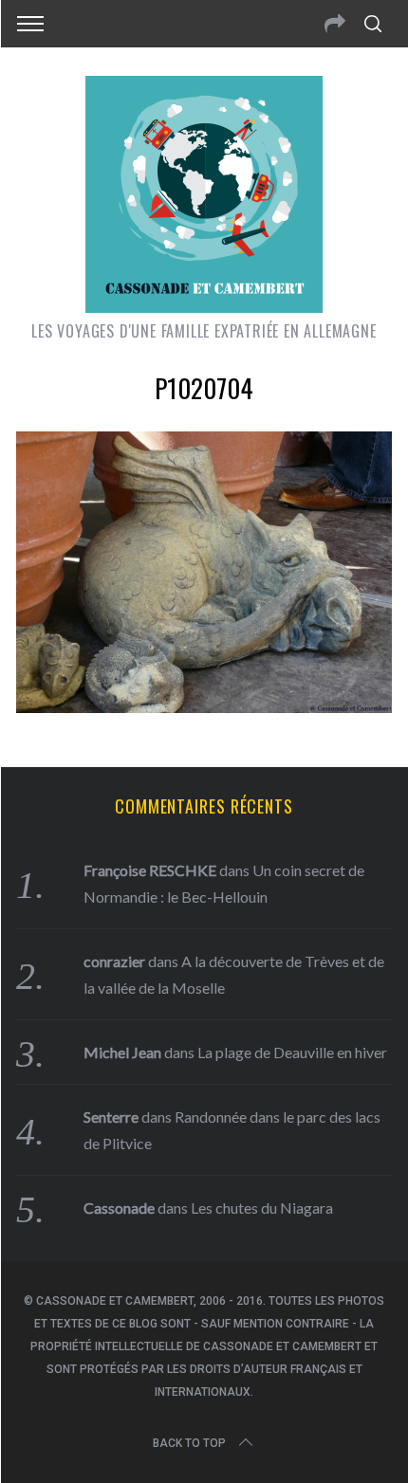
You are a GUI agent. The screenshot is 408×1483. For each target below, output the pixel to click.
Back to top (189, 1443)
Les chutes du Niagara (262, 1208)
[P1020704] (204, 706)
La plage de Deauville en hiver (292, 1052)
